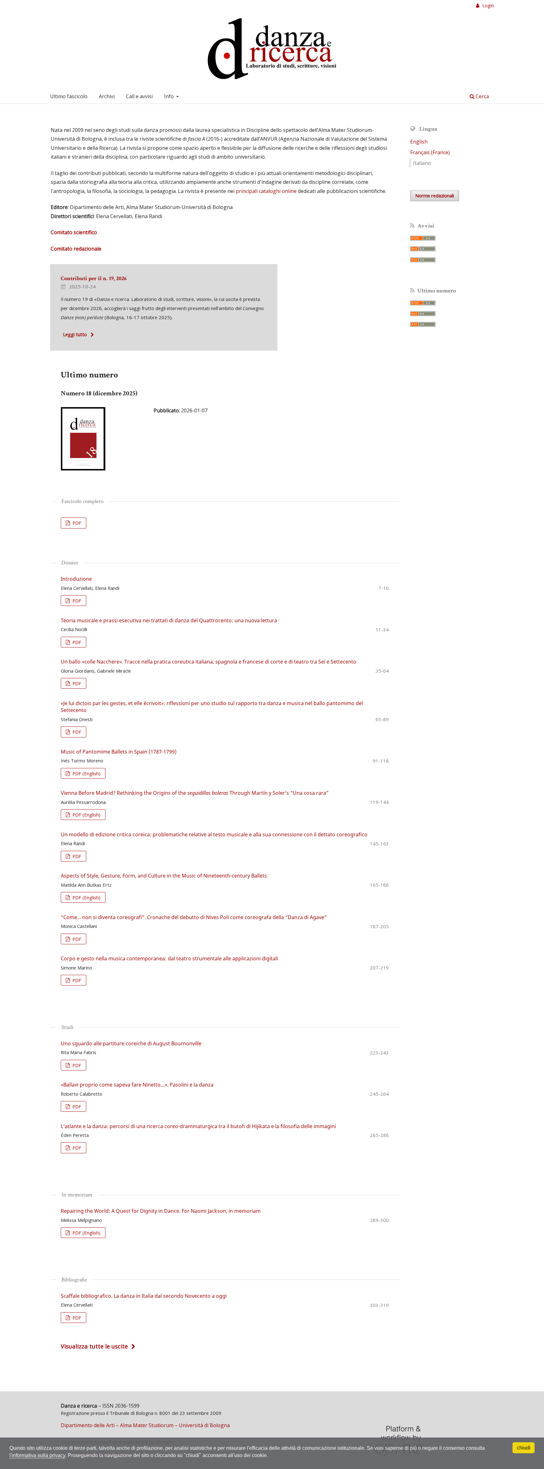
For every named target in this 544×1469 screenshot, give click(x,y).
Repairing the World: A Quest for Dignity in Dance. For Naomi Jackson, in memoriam (161, 1210)
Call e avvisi (139, 96)
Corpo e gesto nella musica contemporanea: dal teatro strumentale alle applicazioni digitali (169, 958)
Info (169, 96)
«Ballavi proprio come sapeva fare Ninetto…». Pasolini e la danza (137, 1084)
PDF (76, 523)
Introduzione (76, 578)
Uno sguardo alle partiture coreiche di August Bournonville (131, 1043)
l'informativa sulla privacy (37, 1455)
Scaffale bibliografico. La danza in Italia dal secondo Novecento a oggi (144, 1295)
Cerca (481, 96)
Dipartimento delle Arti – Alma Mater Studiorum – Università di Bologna (145, 1425)
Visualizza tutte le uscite (94, 1346)
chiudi (523, 1447)
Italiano (422, 163)
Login (487, 5)
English (419, 141)
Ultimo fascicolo (69, 96)
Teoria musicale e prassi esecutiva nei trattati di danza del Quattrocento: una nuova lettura (169, 620)
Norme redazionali (434, 195)
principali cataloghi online (266, 191)
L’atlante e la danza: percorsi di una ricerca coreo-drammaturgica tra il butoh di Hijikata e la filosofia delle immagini (198, 1126)
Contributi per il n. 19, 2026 (94, 278)
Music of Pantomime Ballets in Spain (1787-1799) (119, 751)
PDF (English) (85, 773)
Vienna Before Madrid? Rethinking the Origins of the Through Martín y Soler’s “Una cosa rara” (195, 792)
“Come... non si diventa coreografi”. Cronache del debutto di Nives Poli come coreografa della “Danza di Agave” (194, 917)
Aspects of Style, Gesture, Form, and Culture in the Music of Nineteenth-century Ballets (164, 875)
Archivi (107, 96)
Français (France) (430, 152)
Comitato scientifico (74, 232)
